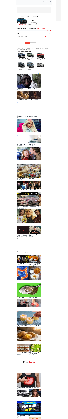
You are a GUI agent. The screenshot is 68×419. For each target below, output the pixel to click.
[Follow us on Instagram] (45, 1)
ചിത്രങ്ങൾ (36, 24)
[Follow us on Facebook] (42, 1)
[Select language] (50, 1)
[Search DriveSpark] (49, 1)
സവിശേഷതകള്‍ (30, 24)
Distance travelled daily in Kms (24, 41)
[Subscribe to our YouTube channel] (43, 1)
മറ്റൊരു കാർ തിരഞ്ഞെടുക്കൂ (22, 24)
